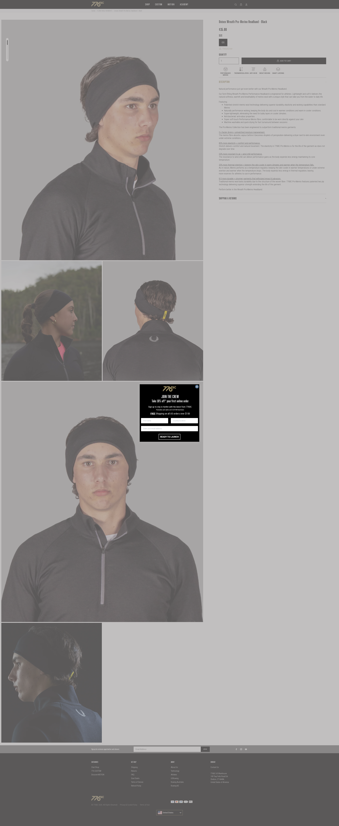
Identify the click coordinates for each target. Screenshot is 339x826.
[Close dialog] (197, 386)
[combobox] (183, 420)
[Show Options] (195, 420)
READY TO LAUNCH (169, 436)
